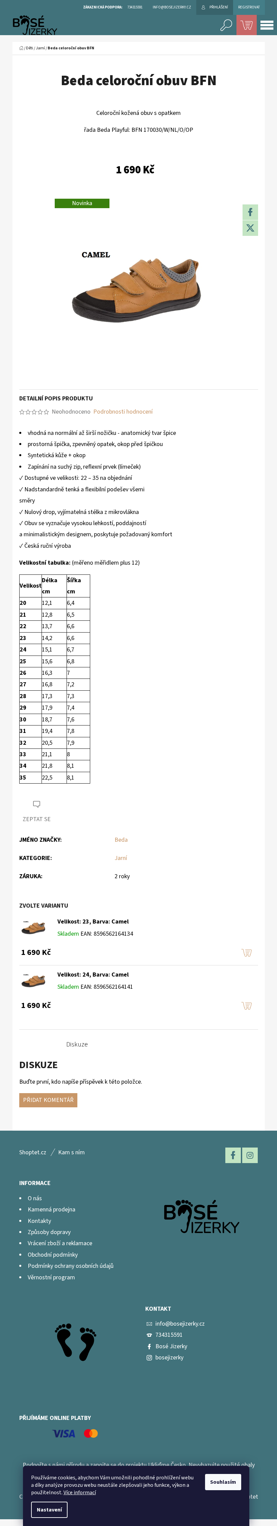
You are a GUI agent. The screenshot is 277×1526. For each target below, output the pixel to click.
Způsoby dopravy (49, 1232)
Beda (121, 840)
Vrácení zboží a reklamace (60, 1243)
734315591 (169, 1335)
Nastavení (49, 1509)
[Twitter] (250, 228)
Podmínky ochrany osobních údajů (71, 1266)
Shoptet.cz (32, 1152)
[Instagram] (250, 1155)
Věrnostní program (51, 1277)
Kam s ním (71, 1152)
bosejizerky (169, 1357)
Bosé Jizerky (171, 1346)
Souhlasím (223, 1482)
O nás (35, 1198)
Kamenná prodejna (51, 1209)
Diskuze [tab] (77, 1044)
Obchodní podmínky (53, 1255)
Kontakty (39, 1221)
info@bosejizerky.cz (180, 1324)
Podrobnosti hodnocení (123, 412)
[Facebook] (250, 212)
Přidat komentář (48, 1100)
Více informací (80, 1492)
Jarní (121, 858)
